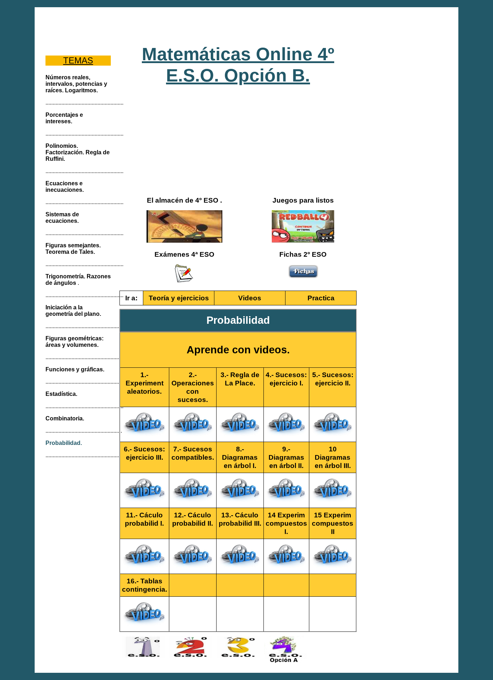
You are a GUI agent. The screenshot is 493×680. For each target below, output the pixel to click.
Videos (249, 298)
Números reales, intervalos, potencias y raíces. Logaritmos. (76, 83)
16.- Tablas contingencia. (144, 585)
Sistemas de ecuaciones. (62, 217)
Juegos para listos (303, 200)
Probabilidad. (63, 443)
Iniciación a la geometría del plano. (73, 310)
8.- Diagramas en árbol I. (240, 457)
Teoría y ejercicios (179, 298)
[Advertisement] (247, 25)
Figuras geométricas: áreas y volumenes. (74, 341)
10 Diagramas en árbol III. (333, 457)
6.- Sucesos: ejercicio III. (144, 453)
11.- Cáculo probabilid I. (144, 519)
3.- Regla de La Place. (240, 379)
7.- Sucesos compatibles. (192, 453)
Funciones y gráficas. (74, 369)
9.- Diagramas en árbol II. (286, 457)
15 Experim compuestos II (332, 523)
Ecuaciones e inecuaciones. (64, 186)
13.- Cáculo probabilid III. (240, 519)
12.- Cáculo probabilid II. (192, 519)
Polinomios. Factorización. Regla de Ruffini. (77, 152)
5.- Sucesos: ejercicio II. (332, 379)
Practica (321, 298)
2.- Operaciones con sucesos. (192, 387)
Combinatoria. (64, 418)
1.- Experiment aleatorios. (144, 383)
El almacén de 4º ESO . (184, 200)
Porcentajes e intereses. (64, 118)
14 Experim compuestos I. (286, 523)
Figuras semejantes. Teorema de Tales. (73, 248)
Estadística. (61, 394)
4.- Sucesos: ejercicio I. (286, 379)
